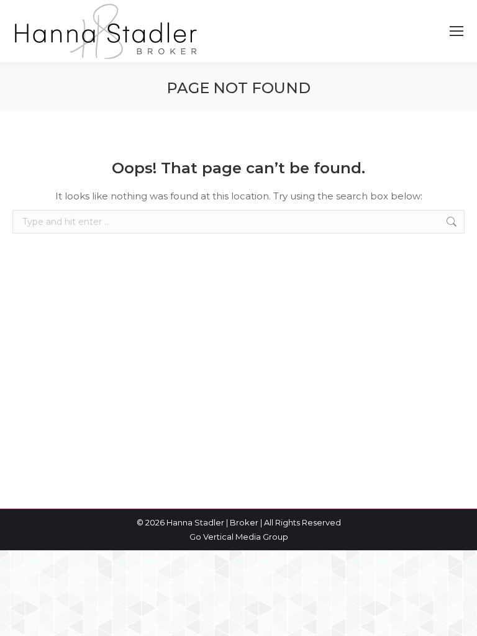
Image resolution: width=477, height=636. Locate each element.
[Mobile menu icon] (456, 31)
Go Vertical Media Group (238, 537)
